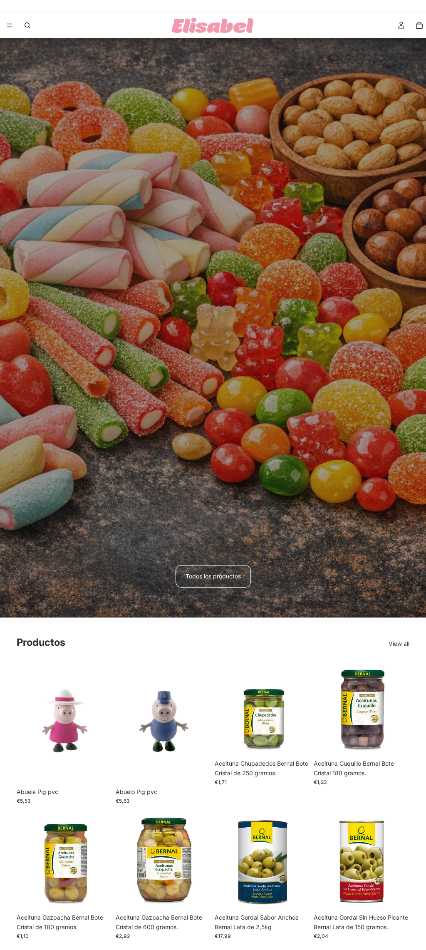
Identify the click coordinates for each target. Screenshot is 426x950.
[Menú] (9, 25)
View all (399, 643)
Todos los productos (213, 576)
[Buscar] (27, 25)
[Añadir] (99, 771)
